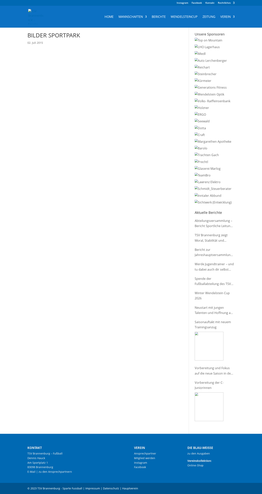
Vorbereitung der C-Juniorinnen (209, 385)
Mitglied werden (144, 458)
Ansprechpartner (145, 453)
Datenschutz (111, 488)
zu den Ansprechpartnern (55, 471)
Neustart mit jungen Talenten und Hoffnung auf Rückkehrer (214, 310)
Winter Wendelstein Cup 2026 (212, 295)
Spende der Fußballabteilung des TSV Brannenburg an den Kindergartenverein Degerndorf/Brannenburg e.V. (213, 282)
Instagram (182, 3)
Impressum (92, 488)
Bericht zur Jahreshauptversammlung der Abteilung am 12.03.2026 (213, 253)
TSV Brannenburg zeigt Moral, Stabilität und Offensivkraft (211, 238)
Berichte (159, 17)
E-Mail (31, 471)
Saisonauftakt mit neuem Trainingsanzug (213, 324)
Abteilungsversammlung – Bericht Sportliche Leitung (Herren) (213, 224)
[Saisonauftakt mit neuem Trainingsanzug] (209, 346)
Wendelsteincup (184, 17)
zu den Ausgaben (198, 453)
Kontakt (209, 3)
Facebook (197, 3)
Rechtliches (224, 3)
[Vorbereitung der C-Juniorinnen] (209, 406)
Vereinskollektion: (199, 461)
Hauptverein (130, 488)
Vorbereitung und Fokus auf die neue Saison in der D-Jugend (213, 371)
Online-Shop (195, 465)
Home (109, 17)
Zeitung (209, 17)
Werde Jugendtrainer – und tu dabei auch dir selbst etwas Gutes (214, 267)
